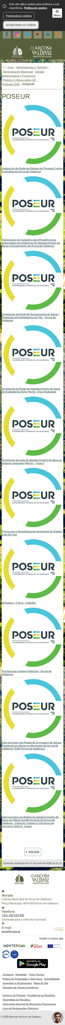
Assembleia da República (16, 999)
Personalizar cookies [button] (19, 15)
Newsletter (21, 974)
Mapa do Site (41, 983)
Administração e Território (31, 67)
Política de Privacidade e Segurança (22, 978)
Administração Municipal (18, 71)
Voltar (33, 851)
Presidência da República (41, 995)
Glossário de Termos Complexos (20, 987)
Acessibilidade (52, 978)
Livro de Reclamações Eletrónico (21, 1008)
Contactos (8, 974)
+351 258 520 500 (13, 915)
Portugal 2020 (11, 84)
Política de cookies (35, 7)
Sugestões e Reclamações (17, 983)
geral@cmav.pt (11, 931)
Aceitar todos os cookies (21, 24)
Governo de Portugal (14, 995)
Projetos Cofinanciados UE (19, 80)
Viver (10, 67)
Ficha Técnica (36, 974)
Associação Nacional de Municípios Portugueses (29, 1004)
